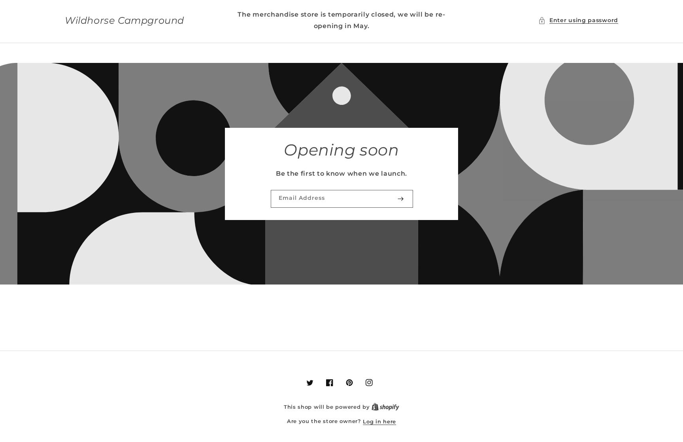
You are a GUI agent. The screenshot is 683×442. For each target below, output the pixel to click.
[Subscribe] (400, 199)
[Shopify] (385, 407)
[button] (578, 20)
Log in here (379, 421)
